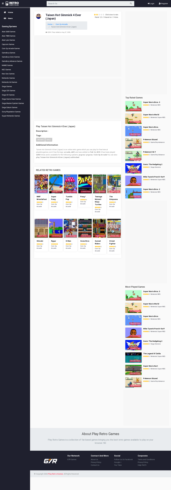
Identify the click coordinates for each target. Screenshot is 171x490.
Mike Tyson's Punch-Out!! (154, 177)
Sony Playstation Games (11, 112)
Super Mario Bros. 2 (151, 189)
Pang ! (83, 197)
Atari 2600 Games (8, 32)
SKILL (48, 140)
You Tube (118, 465)
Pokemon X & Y (149, 152)
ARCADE (40, 140)
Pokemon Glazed (150, 140)
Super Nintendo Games (11, 116)
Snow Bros (84, 241)
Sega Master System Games (13, 103)
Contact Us (95, 465)
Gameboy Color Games (11, 57)
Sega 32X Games (8, 91)
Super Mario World (151, 115)
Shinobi (40, 241)
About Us (94, 459)
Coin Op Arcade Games (11, 48)
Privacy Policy (96, 462)
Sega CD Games (8, 95)
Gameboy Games (8, 53)
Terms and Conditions (146, 459)
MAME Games (7, 65)
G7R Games (71, 459)
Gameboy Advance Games (12, 61)
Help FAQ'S (142, 465)
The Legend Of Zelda (152, 354)
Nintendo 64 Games (9, 82)
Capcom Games (8, 44)
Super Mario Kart (150, 366)
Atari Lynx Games (8, 40)
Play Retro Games (55, 474)
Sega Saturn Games (9, 107)
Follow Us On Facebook (123, 459)
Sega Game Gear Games (11, 99)
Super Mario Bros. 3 (151, 102)
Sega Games (7, 86)
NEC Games (6, 70)
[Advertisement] (77, 56)
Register (164, 4)
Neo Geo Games (8, 74)
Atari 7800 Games (8, 36)
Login (151, 4)
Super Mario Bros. (151, 127)
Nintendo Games (8, 78)
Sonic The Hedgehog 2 (152, 164)
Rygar (53, 241)
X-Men (68, 241)
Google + (117, 462)
